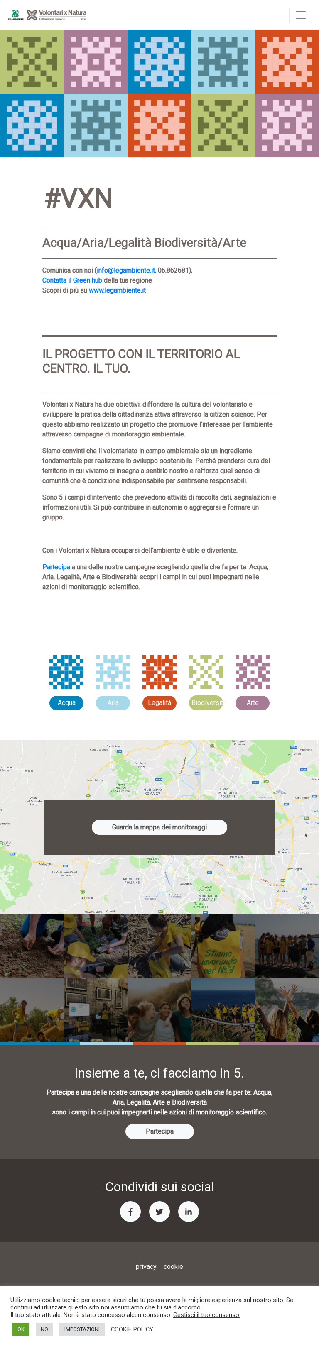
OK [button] (21, 1329)
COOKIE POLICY (132, 1329)
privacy (146, 1266)
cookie (173, 1266)
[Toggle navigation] (300, 15)
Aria (113, 703)
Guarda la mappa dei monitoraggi (159, 827)
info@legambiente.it (126, 270)
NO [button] (44, 1329)
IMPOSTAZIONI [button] (82, 1329)
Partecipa (56, 567)
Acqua (67, 703)
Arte (253, 703)
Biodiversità (207, 703)
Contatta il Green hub (72, 280)
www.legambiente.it (117, 290)
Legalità (159, 703)
